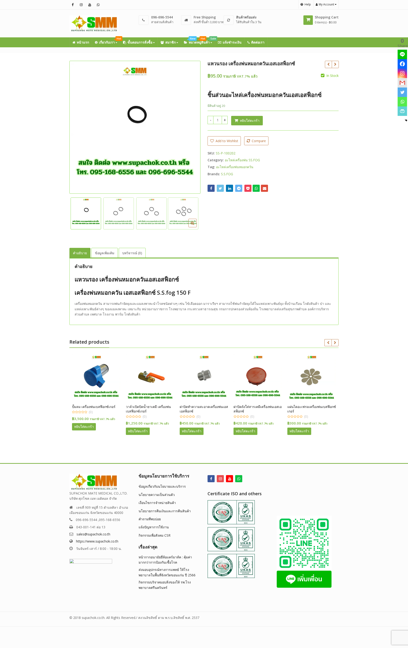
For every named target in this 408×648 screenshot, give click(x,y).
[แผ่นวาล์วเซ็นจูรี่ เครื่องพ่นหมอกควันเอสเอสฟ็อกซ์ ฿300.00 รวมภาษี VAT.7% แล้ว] (335, 64)
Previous (77, 126)
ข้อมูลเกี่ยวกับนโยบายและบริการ (162, 486)
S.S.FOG (227, 174)
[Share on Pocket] (247, 188)
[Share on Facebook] (211, 188)
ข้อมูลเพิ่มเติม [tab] (104, 253)
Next (192, 126)
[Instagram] (402, 73)
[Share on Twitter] (220, 188)
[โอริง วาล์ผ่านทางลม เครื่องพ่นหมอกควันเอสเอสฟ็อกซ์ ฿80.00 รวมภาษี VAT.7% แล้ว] (328, 64)
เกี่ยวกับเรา (109, 40)
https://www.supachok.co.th (97, 541)
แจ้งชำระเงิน (232, 42)
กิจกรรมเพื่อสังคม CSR (154, 535)
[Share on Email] (264, 188)
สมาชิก (171, 42)
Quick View (98, 407)
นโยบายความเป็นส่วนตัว (157, 494)
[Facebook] (402, 64)
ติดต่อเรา (257, 42)
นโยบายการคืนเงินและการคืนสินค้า (165, 511)
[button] (196, 227)
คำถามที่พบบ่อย (150, 519)
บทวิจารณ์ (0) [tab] (132, 253)
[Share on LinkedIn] (229, 188)
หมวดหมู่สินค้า (202, 40)
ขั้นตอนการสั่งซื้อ (140, 42)
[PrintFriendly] (402, 111)
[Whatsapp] (402, 101)
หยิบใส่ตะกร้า (249, 120)
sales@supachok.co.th (93, 534)
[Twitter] (402, 92)
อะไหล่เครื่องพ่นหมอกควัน (234, 167)
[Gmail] (402, 83)
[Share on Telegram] (238, 188)
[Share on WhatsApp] (256, 188)
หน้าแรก (83, 42)
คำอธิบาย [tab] (80, 253)
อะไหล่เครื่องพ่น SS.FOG (242, 160)
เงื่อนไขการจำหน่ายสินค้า (157, 502)
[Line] (402, 54)
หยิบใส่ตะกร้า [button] (84, 426)
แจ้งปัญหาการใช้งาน (154, 527)
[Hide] (406, 120)
